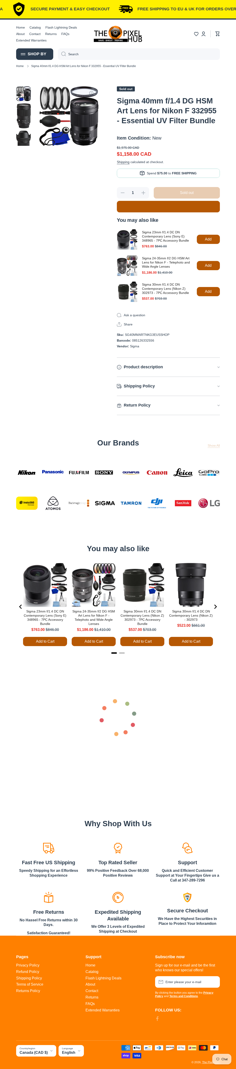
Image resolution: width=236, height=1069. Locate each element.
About (90, 984)
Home (20, 66)
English (68, 1052)
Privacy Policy (27, 965)
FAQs (90, 1004)
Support (187, 862)
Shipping (123, 162)
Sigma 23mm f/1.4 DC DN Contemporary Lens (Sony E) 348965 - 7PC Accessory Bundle (165, 236)
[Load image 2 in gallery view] (23, 115)
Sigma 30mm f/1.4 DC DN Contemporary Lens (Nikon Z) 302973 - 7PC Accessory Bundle (165, 289)
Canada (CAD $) (34, 1052)
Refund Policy (27, 972)
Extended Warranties (103, 1010)
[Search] (62, 54)
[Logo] (118, 34)
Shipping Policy (29, 978)
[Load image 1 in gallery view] (23, 93)
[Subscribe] (214, 982)
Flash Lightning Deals (103, 978)
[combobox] (139, 54)
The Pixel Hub (211, 1062)
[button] (196, 34)
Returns (92, 997)
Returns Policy (28, 991)
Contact (92, 991)
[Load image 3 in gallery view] (23, 145)
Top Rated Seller (117, 862)
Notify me (168, 206)
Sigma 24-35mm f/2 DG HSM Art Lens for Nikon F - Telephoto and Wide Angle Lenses (166, 262)
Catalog (92, 972)
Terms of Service (29, 984)
